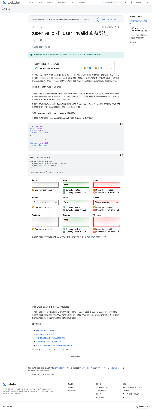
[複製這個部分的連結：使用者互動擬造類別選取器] (63, 87)
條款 (3, 406)
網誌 (73, 2)
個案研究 (82, 2)
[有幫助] (115, 27)
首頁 (33, 27)
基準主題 (50, 2)
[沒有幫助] (118, 27)
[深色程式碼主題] (120, 124)
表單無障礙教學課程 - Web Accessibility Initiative (54, 345)
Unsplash (58, 350)
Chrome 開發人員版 (102, 387)
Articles (6, 9)
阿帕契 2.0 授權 (84, 368)
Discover (39, 2)
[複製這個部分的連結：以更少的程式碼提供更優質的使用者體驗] (71, 307)
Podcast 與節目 (101, 397)
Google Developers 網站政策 (108, 368)
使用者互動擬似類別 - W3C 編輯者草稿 (50, 338)
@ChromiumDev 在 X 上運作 (132, 387)
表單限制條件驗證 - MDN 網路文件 (49, 342)
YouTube (126, 391)
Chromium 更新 (101, 391)
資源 (30, 2)
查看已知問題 (72, 391)
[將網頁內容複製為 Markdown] (41, 40)
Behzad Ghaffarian (47, 350)
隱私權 (9, 406)
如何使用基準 (62, 2)
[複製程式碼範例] (123, 124)
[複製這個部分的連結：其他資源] (43, 324)
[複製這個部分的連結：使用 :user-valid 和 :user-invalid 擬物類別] (77, 113)
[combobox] (112, 2)
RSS (124, 397)
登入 (148, 2)
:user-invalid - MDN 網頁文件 (46, 334)
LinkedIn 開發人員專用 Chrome (133, 394)
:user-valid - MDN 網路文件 (46, 331)
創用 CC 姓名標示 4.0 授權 (61, 368)
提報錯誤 (71, 387)
